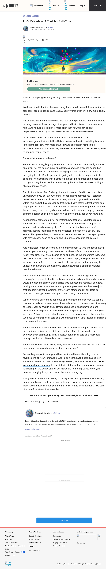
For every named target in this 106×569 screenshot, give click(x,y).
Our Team (8, 539)
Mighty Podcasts (59, 546)
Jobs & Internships (11, 543)
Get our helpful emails (48, 89)
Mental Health (31, 15)
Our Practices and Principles (15, 546)
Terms (99, 564)
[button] (50, 27)
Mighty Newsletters (60, 543)
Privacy (93, 564)
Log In (82, 5)
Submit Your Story (35, 536)
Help (7, 549)
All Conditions (34, 550)
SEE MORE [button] (64, 520)
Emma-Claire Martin (38, 27)
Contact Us (57, 536)
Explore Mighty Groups (61, 539)
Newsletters (38, 5)
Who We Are (9, 536)
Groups (72, 5)
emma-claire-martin (33, 429)
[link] (10, 5)
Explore (56, 5)
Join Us (97, 5)
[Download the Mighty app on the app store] (86, 537)
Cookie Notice (10, 555)
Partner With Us (34, 539)
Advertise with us (35, 543)
